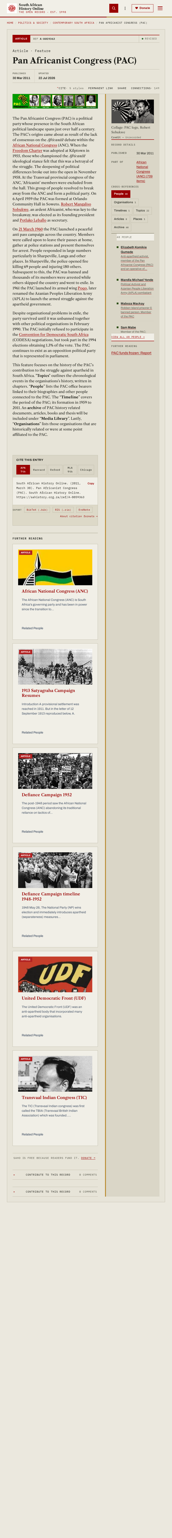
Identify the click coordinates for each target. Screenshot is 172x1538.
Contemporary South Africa (74, 22)
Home (10, 22)
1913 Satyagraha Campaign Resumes (48, 693)
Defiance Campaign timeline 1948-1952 (51, 897)
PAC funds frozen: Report (131, 353)
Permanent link (100, 88)
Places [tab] (139, 219)
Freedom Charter (27, 150)
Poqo (82, 288)
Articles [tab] (120, 219)
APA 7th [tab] (23, 469)
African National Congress (35, 145)
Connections (145, 88)
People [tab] (121, 193)
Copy (91, 483)
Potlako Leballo (33, 220)
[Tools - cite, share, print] (125, 8)
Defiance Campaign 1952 (47, 794)
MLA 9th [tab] (70, 469)
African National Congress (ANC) (55, 591)
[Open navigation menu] (160, 8)
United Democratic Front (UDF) (54, 998)
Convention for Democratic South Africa (53, 334)
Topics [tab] (142, 210)
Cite (70, 88)
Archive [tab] (121, 227)
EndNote (84, 509)
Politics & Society (33, 22)
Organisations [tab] (125, 202)
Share (122, 88)
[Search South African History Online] (113, 8)
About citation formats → (79, 516)
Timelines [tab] (122, 210)
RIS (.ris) (63, 509)
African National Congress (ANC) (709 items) (144, 172)
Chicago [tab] (86, 469)
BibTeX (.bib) (37, 509)
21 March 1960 (31, 229)
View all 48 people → (128, 337)
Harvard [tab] (39, 469)
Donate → (88, 1158)
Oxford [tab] (55, 469)
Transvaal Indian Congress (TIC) (54, 1097)
